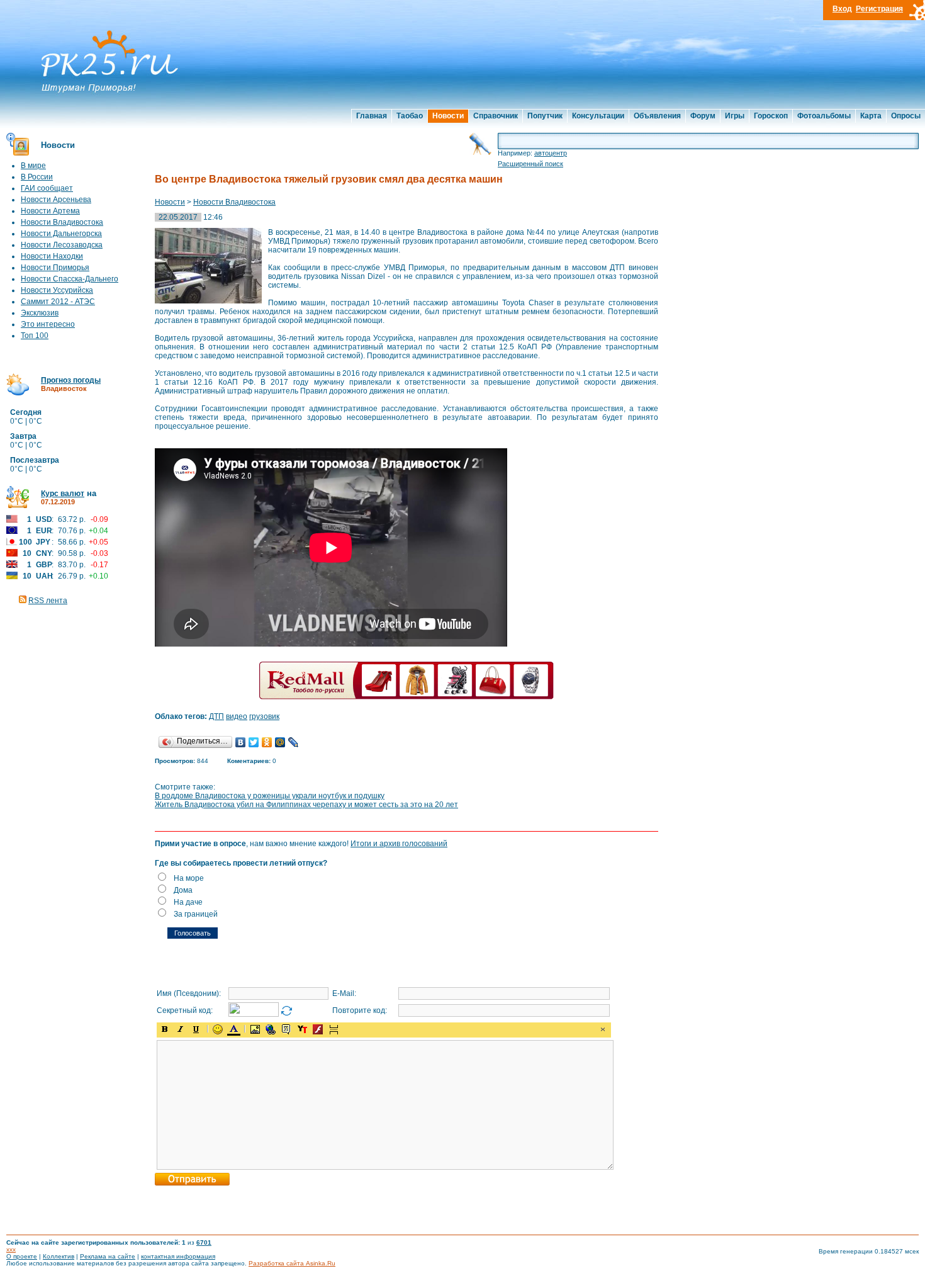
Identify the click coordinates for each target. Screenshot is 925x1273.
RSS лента (47, 600)
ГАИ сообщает (47, 188)
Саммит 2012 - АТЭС (58, 301)
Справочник (495, 115)
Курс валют (62, 493)
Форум (702, 115)
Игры (734, 115)
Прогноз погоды (71, 380)
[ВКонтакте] (240, 742)
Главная (371, 115)
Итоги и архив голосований (398, 843)
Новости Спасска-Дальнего (69, 278)
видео (236, 716)
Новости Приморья (55, 267)
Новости (448, 115)
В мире (33, 165)
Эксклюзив (40, 312)
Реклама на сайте (107, 1256)
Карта (871, 115)
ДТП (216, 716)
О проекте (21, 1256)
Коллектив (58, 1256)
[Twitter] (254, 742)
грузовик (264, 716)
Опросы (906, 115)
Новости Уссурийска (57, 290)
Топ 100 (34, 335)
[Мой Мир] (280, 742)
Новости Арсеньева (56, 199)
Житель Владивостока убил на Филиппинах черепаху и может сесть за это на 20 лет (306, 804)
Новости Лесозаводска (62, 244)
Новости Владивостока (62, 222)
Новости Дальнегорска (61, 233)
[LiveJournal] (293, 742)
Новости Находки (52, 256)
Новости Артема (50, 211)
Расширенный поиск (530, 163)
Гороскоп (771, 115)
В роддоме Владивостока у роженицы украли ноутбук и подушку (269, 795)
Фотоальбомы (824, 115)
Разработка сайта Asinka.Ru (292, 1263)
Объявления (657, 115)
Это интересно (48, 324)
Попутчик (545, 115)
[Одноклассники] (267, 742)
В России (37, 177)
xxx (11, 1249)
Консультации (598, 115)
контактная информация (178, 1256)
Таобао (409, 115)
